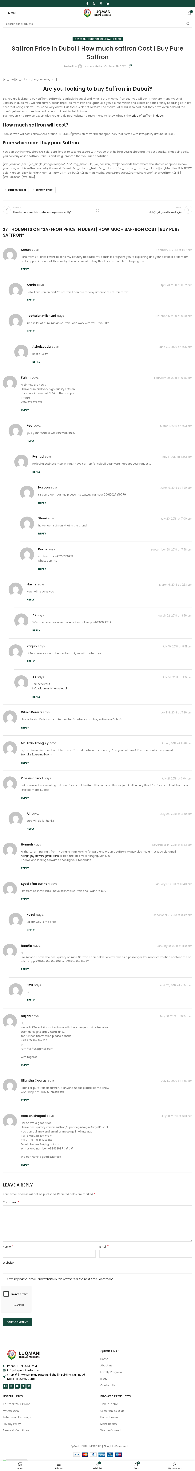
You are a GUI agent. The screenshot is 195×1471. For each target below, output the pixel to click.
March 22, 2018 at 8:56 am (175, 615)
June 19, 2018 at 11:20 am (176, 488)
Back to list (97, 210)
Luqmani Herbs (92, 66)
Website (8, 1263)
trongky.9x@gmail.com (36, 754)
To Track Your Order (16, 1404)
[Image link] (24, 1354)
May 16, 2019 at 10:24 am (176, 1016)
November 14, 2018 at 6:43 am (172, 845)
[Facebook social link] (87, 3)
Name (8, 1247)
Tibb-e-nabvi (109, 1404)
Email (104, 1247)
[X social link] (94, 3)
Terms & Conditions (16, 1430)
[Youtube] (17, 1386)
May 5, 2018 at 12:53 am (177, 457)
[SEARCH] (188, 24)
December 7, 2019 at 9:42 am (172, 915)
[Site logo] (97, 13)
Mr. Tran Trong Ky (35, 743)
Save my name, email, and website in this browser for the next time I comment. (60, 1279)
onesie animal (32, 778)
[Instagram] (11, 1386)
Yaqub (32, 646)
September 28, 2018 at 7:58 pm (171, 549)
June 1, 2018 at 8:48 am (176, 743)
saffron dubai (17, 189)
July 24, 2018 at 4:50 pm (176, 814)
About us (106, 1365)
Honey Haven (109, 1417)
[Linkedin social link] (108, 3)
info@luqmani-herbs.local (49, 688)
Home (104, 1359)
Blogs (103, 1379)
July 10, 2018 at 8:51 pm (177, 646)
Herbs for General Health (104, 39)
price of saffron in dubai (148, 116)
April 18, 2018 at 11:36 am (176, 712)
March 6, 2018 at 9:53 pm (175, 585)
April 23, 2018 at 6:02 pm (176, 285)
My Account (11, 1411)
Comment (11, 1202)
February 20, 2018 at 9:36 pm (173, 378)
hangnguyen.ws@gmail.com (40, 856)
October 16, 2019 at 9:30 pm (173, 316)
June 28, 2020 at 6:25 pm (175, 347)
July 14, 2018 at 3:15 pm (177, 677)
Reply (25, 269)
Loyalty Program (111, 1372)
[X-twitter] (28, 1386)
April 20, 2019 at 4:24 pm (176, 985)
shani (42, 518)
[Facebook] (5, 1386)
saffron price (44, 189)
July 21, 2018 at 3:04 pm (176, 778)
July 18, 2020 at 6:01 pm (176, 1116)
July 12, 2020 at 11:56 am (176, 1081)
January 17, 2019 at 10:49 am (173, 884)
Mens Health (108, 1424)
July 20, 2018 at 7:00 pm (176, 519)
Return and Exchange (17, 1417)
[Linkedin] (23, 1386)
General (79, 39)
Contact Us (107, 1385)
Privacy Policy (12, 1424)
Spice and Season (112, 1411)
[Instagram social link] (101, 3)
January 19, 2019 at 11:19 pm (174, 946)
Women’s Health (111, 1430)
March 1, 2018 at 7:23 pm (176, 426)
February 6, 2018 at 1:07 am (174, 250)
